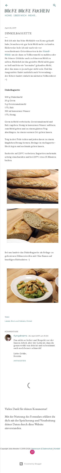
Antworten (20, 361)
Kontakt (57, 449)
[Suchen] (54, 5)
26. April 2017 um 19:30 (38, 336)
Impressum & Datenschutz (42, 449)
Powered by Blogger (33, 464)
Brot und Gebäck (18, 321)
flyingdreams (20, 335)
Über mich (20, 15)
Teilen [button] (7, 317)
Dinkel (29, 321)
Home (8, 15)
